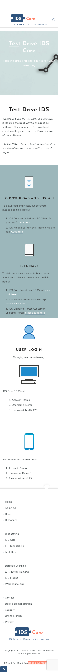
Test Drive (11, 552)
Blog (8, 514)
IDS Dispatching (14, 546)
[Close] (3, 669)
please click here (15, 303)
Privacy (9, 622)
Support (10, 610)
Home (8, 502)
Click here (24, 222)
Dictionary (11, 520)
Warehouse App (14, 584)
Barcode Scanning (15, 566)
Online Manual (13, 616)
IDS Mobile (11, 578)
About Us (11, 508)
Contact (9, 597)
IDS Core (10, 540)
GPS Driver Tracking (17, 572)
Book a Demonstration (18, 604)
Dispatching (12, 534)
